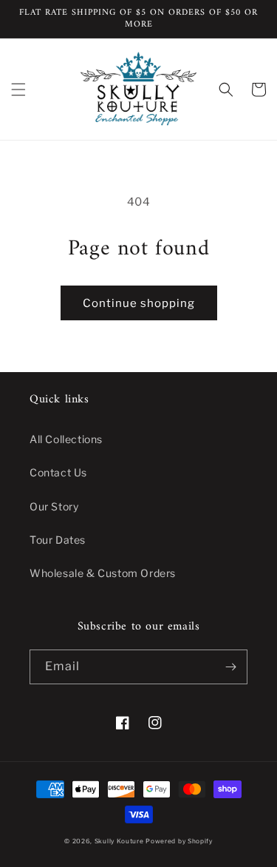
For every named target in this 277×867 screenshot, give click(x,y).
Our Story (54, 506)
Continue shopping (139, 303)
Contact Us (58, 472)
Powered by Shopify (179, 841)
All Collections (66, 439)
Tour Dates (58, 539)
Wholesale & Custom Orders (103, 573)
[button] (18, 89)
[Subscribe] (230, 667)
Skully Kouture (119, 841)
